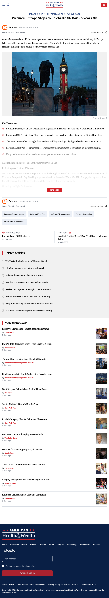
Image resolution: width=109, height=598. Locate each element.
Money (33, 544)
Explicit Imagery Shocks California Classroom (24, 419)
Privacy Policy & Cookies (59, 584)
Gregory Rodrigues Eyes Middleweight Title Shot (26, 479)
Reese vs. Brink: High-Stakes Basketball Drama (25, 329)
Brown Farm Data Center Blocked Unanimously (28, 296)
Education (14, 544)
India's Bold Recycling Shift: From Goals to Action (27, 344)
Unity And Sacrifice (37, 214)
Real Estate (85, 544)
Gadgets (60, 544)
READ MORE (54, 190)
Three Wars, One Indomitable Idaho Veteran (23, 464)
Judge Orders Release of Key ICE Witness (24, 275)
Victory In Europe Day (84, 214)
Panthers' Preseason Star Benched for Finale (27, 282)
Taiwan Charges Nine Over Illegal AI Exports (24, 359)
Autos (51, 544)
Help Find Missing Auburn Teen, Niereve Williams (29, 303)
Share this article (97, 32)
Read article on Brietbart (28, 27)
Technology (72, 544)
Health (24, 544)
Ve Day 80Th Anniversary (60, 214)
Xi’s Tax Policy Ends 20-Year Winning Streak (26, 261)
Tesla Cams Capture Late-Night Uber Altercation (28, 289)
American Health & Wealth (29, 590)
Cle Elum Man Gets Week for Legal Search (25, 268)
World (4, 544)
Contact (75, 584)
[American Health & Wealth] (54, 5)
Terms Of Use (8, 584)
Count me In (27, 573)
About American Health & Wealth (30, 584)
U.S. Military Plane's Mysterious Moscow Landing (29, 310)
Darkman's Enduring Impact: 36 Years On (22, 449)
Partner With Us (89, 584)
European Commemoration (14, 214)
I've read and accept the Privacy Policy (20, 566)
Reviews (96, 544)
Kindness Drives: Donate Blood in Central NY (24, 495)
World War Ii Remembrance (14, 222)
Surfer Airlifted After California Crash (20, 404)
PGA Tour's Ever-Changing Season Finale (22, 434)
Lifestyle (42, 544)
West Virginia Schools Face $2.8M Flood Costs (24, 389)
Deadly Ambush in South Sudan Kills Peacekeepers (27, 374)
